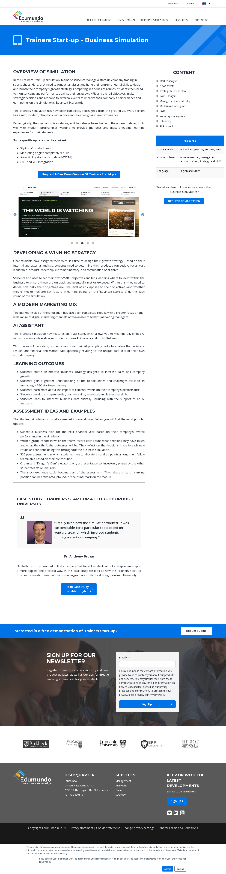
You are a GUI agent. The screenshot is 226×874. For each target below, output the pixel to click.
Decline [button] (180, 868)
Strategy (120, 801)
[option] (79, 214)
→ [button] (143, 218)
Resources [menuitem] (181, 20)
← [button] (15, 218)
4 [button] (88, 249)
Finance (119, 796)
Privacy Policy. (157, 701)
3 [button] (82, 249)
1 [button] (72, 249)
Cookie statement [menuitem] (108, 834)
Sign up (176, 807)
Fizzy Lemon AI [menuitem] (126, 20)
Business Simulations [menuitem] (98, 20)
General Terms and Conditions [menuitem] (177, 834)
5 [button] (93, 249)
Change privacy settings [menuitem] (138, 834)
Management (123, 787)
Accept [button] (167, 868)
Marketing (121, 791)
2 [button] (77, 249)
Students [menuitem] (190, 3)
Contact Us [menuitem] (201, 20)
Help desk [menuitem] (173, 3)
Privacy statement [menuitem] (81, 834)
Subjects (125, 781)
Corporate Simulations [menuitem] (154, 20)
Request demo (196, 637)
